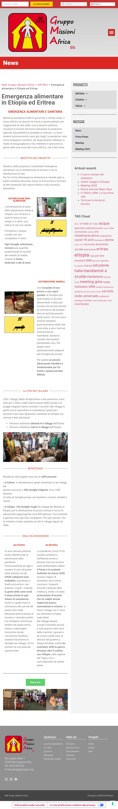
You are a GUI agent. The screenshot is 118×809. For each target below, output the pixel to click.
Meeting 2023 (82, 149)
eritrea (102, 249)
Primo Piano (81, 136)
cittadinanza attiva (87, 235)
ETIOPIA (79, 99)
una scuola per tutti (102, 300)
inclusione (79, 266)
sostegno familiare (83, 300)
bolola (90, 232)
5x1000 (84, 223)
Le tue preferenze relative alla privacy (72, 805)
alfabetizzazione (94, 228)
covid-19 (81, 240)
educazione (90, 249)
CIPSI (96, 232)
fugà (92, 256)
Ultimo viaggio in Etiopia (95, 181)
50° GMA (93, 224)
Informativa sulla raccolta (30, 805)
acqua (104, 223)
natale (106, 282)
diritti (91, 239)
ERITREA (80, 93)
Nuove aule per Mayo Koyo (96, 189)
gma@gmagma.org (22, 769)
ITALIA (78, 106)
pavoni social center (92, 291)
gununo (96, 260)
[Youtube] (16, 779)
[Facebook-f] (6, 779)
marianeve (95, 276)
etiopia (82, 255)
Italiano (96, 4)
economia (89, 244)
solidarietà (104, 296)
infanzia (88, 265)
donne (77, 245)
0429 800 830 (16, 765)
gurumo (105, 260)
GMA (89, 260)
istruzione (101, 265)
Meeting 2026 (89, 185)
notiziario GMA (85, 286)
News (78, 130)
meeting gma (91, 282)
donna (109, 240)
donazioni (99, 240)
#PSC (77, 224)
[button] (111, 32)
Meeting (79, 143)
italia (79, 270)
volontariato (82, 303)
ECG (81, 245)
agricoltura (80, 228)
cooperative (106, 235)
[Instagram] (11, 779)
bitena (106, 228)
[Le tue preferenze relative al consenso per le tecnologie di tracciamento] (113, 804)
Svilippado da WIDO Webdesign (100, 796)
